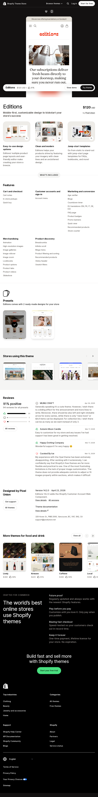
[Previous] (87, 356)
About (52, 732)
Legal (52, 741)
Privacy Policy (9, 773)
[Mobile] (52, 11)
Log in (74, 3)
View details (41, 500)
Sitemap (6, 785)
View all (77, 536)
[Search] (68, 4)
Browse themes (53, 3)
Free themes (55, 706)
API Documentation (11, 736)
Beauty (6, 706)
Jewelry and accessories (14, 711)
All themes (10, 508)
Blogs (5, 746)
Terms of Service (11, 767)
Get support (10, 502)
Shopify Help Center (12, 732)
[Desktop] (46, 11)
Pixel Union (90, 113)
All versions (54, 500)
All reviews (10, 428)
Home (5, 715)
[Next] (93, 356)
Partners (54, 736)
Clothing (7, 701)
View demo (72, 88)
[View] (14, 372)
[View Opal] (42, 324)
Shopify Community (12, 741)
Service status (56, 746)
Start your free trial (49, 670)
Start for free (87, 3)
